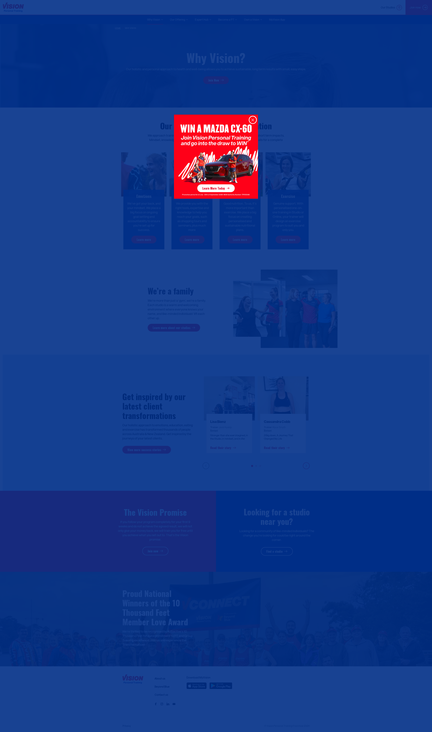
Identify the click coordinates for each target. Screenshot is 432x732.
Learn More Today (213, 188)
